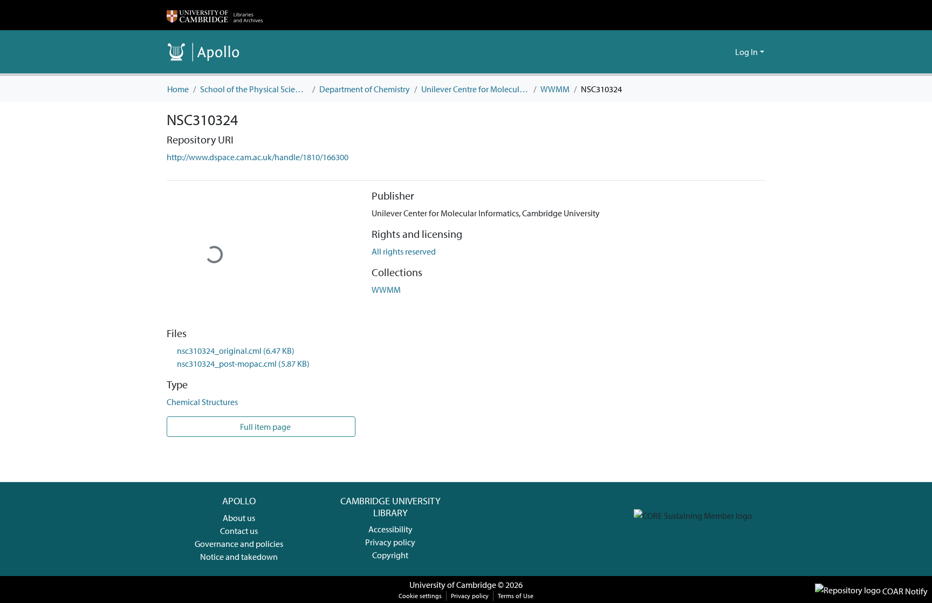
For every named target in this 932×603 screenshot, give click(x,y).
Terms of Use (515, 596)
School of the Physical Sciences (254, 89)
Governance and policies (239, 543)
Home (178, 89)
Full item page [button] (264, 426)
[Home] (215, 15)
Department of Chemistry (364, 89)
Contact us (239, 530)
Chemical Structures (202, 401)
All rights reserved (404, 251)
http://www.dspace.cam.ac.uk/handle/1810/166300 (257, 157)
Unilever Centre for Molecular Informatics (475, 89)
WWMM (555, 89)
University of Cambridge (452, 584)
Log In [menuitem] (746, 51)
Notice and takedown (239, 556)
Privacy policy (390, 542)
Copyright (390, 555)
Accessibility (390, 529)
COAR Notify (904, 591)
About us (239, 517)
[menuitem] (725, 51)
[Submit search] (709, 51)
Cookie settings (420, 596)
